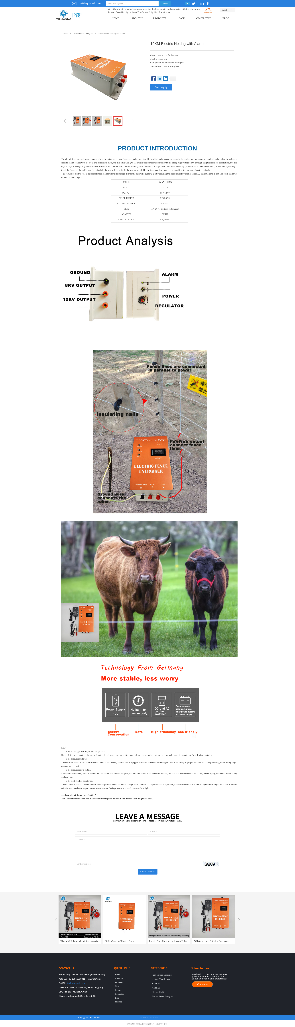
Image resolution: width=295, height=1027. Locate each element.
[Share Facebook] (153, 78)
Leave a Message (147, 871)
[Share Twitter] (159, 78)
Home (65, 34)
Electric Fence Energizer (83, 34)
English (224, 10)
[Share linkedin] (165, 78)
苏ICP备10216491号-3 (149, 1017)
